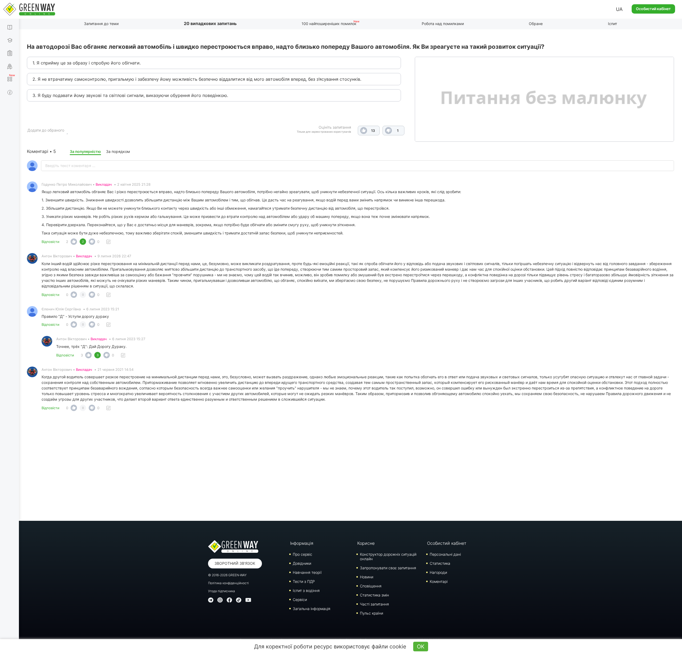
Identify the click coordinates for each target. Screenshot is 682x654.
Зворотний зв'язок (234, 563)
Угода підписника (221, 591)
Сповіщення (370, 586)
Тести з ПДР (304, 581)
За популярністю (85, 151)
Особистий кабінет (653, 8)
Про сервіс (302, 554)
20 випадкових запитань (210, 23)
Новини (366, 577)
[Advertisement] (350, 467)
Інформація (301, 543)
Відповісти (50, 241)
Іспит (612, 23)
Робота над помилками (443, 23)
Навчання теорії (307, 572)
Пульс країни (371, 613)
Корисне (366, 543)
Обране (536, 23)
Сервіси (300, 599)
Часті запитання (374, 604)
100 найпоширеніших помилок (329, 23)
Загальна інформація (311, 608)
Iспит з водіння (306, 590)
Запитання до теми (101, 23)
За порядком (118, 151)
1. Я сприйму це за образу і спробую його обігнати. (87, 63)
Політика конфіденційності (228, 583)
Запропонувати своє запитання (388, 568)
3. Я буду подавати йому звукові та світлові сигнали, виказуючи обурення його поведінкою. (130, 95)
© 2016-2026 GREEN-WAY (227, 575)
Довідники (302, 563)
